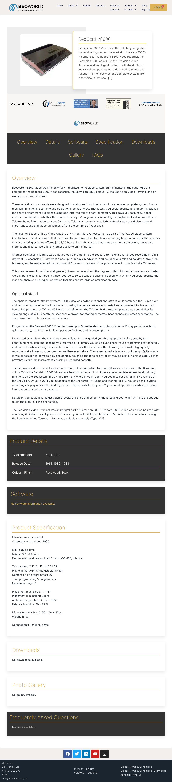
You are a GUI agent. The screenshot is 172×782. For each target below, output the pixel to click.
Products (115, 5)
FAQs (97, 155)
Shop (144, 5)
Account (128, 9)
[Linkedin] (86, 754)
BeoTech (100, 5)
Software (77, 142)
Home (59, 5)
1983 (65, 463)
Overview (27, 142)
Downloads (143, 142)
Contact (115, 9)
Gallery (76, 155)
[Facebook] (67, 754)
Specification (109, 142)
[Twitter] (77, 754)
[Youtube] (95, 754)
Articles (87, 5)
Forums (129, 5)
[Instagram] (104, 754)
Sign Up (146, 9)
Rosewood (53, 472)
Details (52, 142)
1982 (57, 463)
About (71, 5)
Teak (65, 472)
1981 (49, 463)
